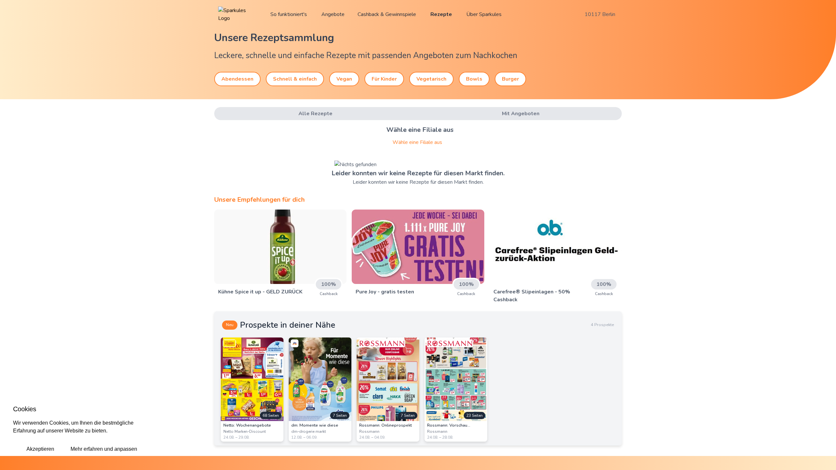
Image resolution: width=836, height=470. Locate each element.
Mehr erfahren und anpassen (104, 449)
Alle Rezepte (315, 113)
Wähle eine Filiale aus (417, 142)
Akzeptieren (40, 449)
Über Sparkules (484, 14)
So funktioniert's (288, 14)
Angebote (333, 14)
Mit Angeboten (520, 113)
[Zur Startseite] (237, 14)
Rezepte (441, 14)
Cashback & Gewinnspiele (387, 14)
